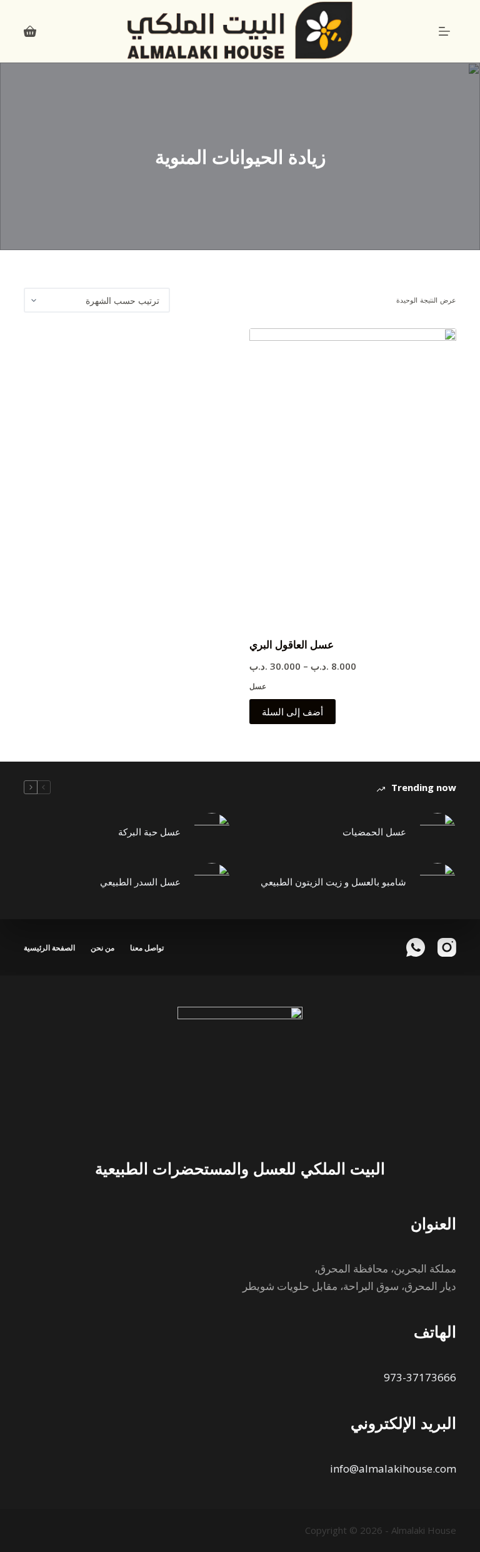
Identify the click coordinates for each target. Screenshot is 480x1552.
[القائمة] (444, 31)
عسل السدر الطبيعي (140, 881)
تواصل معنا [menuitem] (147, 948)
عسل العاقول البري (291, 644)
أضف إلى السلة (292, 711)
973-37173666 (420, 1377)
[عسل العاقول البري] (352, 474)
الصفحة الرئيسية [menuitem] (49, 948)
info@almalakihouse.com (393, 1468)
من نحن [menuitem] (102, 948)
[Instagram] (447, 947)
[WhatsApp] (415, 947)
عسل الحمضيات (374, 831)
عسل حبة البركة (149, 831)
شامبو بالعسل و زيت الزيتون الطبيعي (333, 881)
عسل (257, 686)
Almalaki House (423, 1530)
